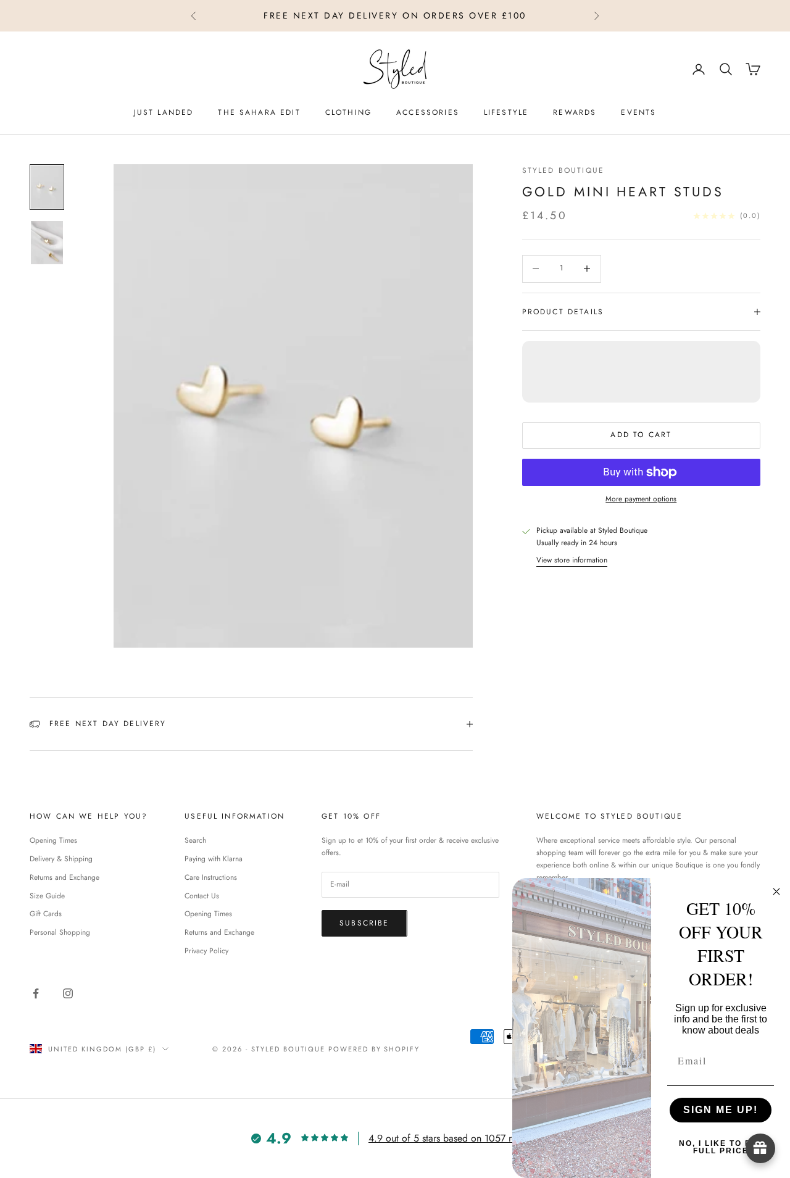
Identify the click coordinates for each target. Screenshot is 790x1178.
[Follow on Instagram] (68, 993)
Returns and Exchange (64, 877)
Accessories (427, 112)
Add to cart (641, 435)
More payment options (640, 498)
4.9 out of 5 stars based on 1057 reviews (453, 1138)
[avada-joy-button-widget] (760, 1148)
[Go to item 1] (47, 187)
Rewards (574, 112)
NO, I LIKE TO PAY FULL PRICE (721, 1147)
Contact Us (202, 895)
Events (638, 112)
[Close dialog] (776, 891)
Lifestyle (506, 112)
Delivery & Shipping (61, 858)
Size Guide (47, 895)
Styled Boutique (563, 170)
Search (195, 840)
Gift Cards (46, 913)
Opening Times (53, 840)
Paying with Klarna (214, 858)
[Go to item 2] (47, 242)
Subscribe (364, 923)
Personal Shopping (60, 932)
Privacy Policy (206, 950)
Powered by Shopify (374, 1049)
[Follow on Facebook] (36, 993)
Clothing (348, 112)
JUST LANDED (164, 112)
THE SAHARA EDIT (259, 112)
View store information (571, 560)
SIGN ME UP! (720, 1110)
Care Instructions (211, 877)
